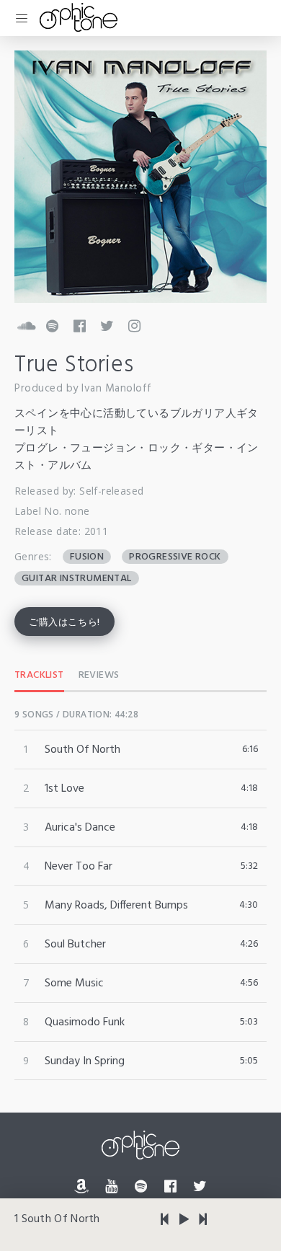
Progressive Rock (174, 556)
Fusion (87, 556)
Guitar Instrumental (77, 578)
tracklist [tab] (39, 675)
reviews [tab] (99, 675)
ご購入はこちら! (64, 622)
